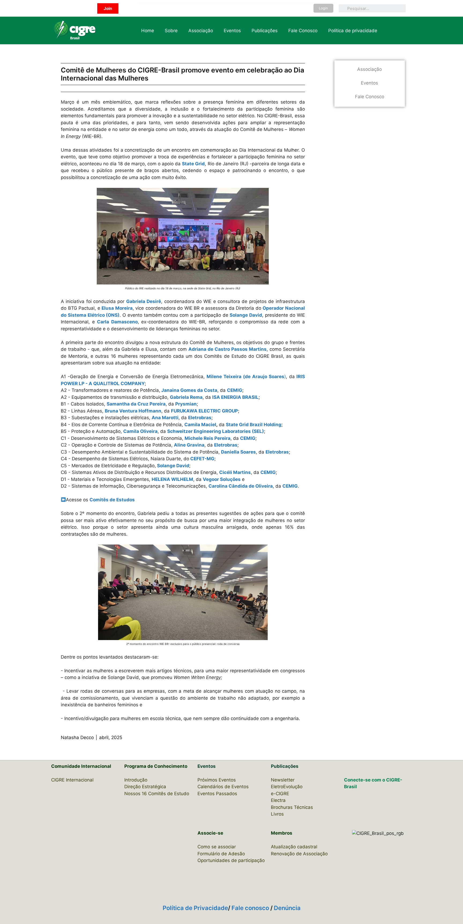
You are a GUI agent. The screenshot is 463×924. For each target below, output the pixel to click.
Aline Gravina (189, 445)
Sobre (171, 30)
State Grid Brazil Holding (253, 424)
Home (147, 30)
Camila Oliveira (140, 431)
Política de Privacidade (195, 907)
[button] (107, 8)
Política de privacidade (352, 30)
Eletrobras (199, 417)
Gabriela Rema (186, 397)
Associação (200, 30)
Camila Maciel (200, 424)
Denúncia (287, 907)
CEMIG (234, 390)
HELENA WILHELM (172, 479)
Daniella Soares (238, 452)
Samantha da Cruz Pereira (136, 404)
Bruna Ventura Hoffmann (133, 411)
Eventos (232, 30)
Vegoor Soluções (222, 479)
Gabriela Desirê (143, 301)
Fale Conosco (303, 30)
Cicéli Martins (235, 472)
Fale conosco (251, 907)
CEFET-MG (202, 458)
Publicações (265, 30)
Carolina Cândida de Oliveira (240, 486)
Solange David (173, 465)
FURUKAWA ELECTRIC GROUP (204, 411)
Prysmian (186, 404)
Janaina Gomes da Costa (189, 390)
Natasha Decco (77, 737)
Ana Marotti (165, 417)
